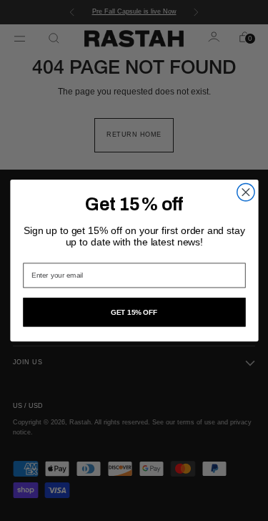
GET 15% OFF (134, 312)
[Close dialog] (245, 191)
